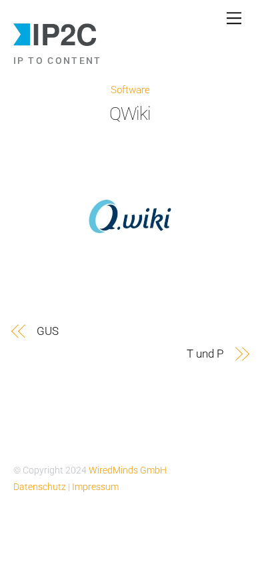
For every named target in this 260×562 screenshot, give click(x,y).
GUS (48, 331)
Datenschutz (40, 486)
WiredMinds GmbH (128, 470)
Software (130, 90)
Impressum (95, 486)
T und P (205, 353)
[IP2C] (55, 42)
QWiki (130, 114)
